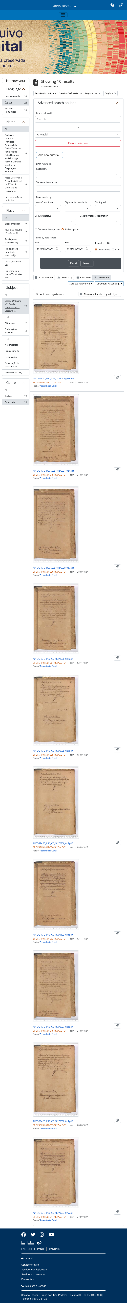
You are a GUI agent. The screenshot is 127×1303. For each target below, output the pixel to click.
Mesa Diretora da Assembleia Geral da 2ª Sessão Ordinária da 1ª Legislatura (16, 184)
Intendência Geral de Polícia (16, 199)
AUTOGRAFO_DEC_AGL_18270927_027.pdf (53, 470)
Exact (118, 249)
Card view (85, 277)
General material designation (94, 215)
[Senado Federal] (63, 6)
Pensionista (27, 1279)
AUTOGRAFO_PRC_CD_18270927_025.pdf (53, 1212)
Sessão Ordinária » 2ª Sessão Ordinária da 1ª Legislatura (16, 305)
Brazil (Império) (16, 224)
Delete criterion (78, 143)
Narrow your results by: (15, 80)
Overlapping (104, 249)
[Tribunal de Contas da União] (39, 1243)
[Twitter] (33, 1234)
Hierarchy (66, 277)
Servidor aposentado (33, 1274)
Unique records (16, 97)
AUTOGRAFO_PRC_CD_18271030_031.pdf (53, 658)
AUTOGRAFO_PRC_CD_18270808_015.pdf (53, 843)
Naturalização (16, 345)
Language (13, 89)
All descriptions (72, 229)
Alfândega (16, 324)
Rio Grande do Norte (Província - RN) (16, 274)
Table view (103, 277)
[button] (112, 5)
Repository (41, 168)
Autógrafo (16, 403)
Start (37, 242)
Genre (11, 382)
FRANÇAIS (54, 1249)
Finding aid (100, 202)
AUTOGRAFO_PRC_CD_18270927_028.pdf (53, 1026)
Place (10, 210)
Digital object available (76, 202)
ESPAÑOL (39, 1249)
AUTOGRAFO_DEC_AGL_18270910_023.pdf (53, 378)
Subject (12, 287)
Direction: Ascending (108, 283)
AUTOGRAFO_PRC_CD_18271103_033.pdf (53, 934)
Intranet (28, 1258)
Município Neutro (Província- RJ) (16, 231)
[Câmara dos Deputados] (23, 1243)
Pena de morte (16, 351)
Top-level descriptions (49, 229)
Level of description (44, 202)
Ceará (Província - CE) (16, 263)
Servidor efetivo (30, 1264)
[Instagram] (42, 1234)
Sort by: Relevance (79, 283)
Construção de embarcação (16, 365)
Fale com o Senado (35, 1285)
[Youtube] (50, 1234)
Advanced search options (57, 103)
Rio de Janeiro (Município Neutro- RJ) (16, 252)
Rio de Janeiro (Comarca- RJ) (16, 241)
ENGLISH (26, 1249)
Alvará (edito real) (16, 373)
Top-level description (46, 182)
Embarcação (16, 358)
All (6, 129)
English (16, 103)
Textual (16, 396)
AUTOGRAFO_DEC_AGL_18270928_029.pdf (53, 567)
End (67, 242)
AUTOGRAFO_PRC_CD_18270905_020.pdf (53, 750)
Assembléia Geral (48, 385)
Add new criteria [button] (48, 155)
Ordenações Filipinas (16, 331)
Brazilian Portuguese (16, 110)
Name (11, 122)
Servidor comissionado (34, 1269)
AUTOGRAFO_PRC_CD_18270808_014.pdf (53, 1121)
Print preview (45, 277)
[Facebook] (24, 1234)
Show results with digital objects (101, 294)
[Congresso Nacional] (31, 1243)
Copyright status (43, 215)
